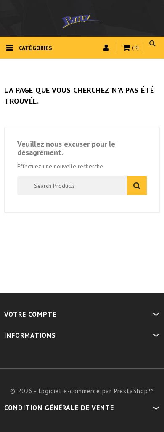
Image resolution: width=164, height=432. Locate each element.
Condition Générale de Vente (59, 407)
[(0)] (127, 48)
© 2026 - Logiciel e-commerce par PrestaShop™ (81, 391)
